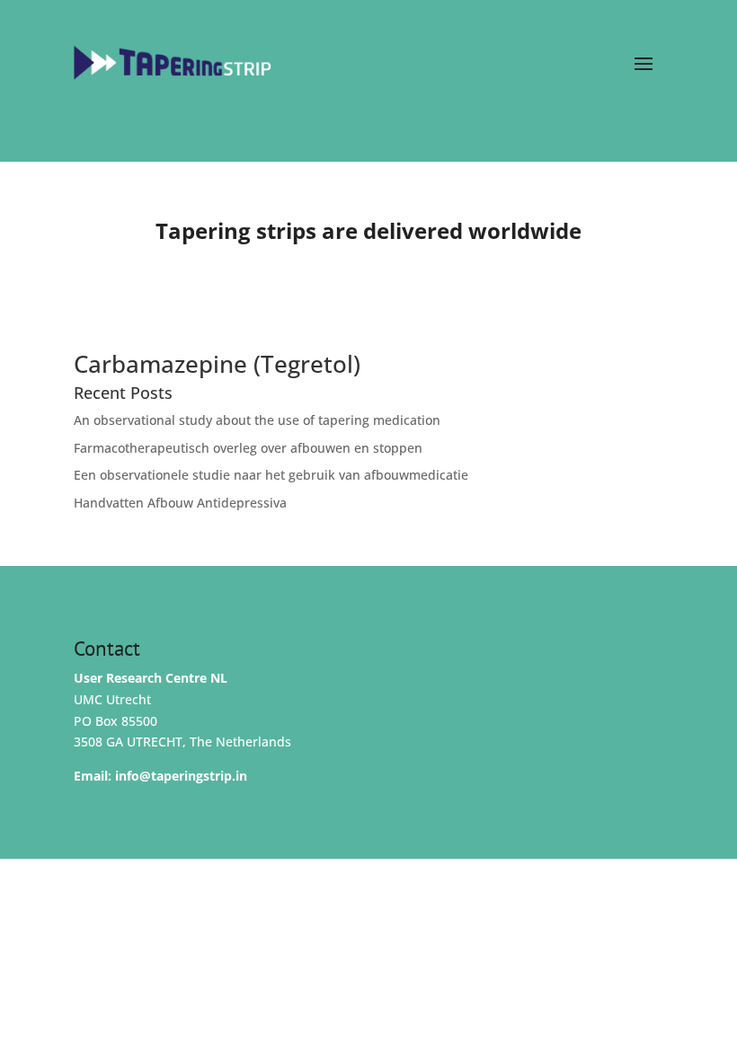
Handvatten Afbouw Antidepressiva (180, 502)
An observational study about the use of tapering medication (257, 419)
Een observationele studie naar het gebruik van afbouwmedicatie (271, 474)
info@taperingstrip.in (181, 775)
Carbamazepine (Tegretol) (217, 364)
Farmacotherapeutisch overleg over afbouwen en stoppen (248, 447)
